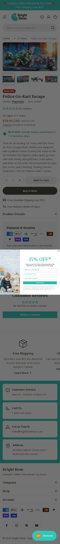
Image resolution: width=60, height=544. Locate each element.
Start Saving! (40, 282)
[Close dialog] (58, 250)
